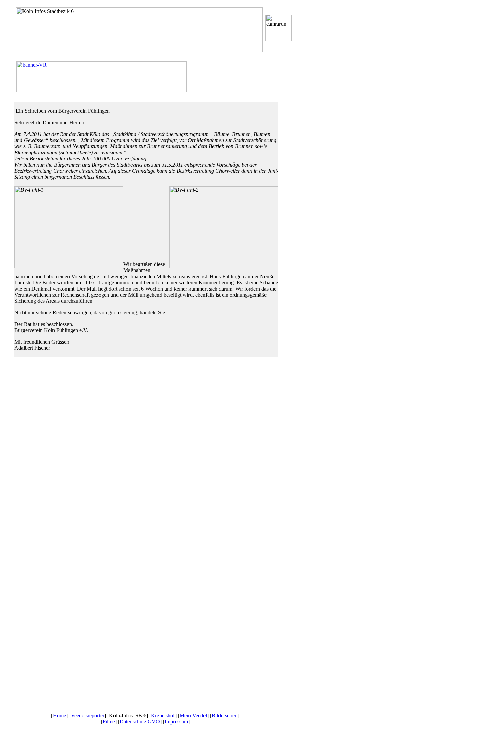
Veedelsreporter (87, 715)
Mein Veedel (193, 715)
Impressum (176, 722)
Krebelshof (163, 715)
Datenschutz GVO (140, 722)
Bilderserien (225, 715)
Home (59, 715)
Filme (109, 722)
